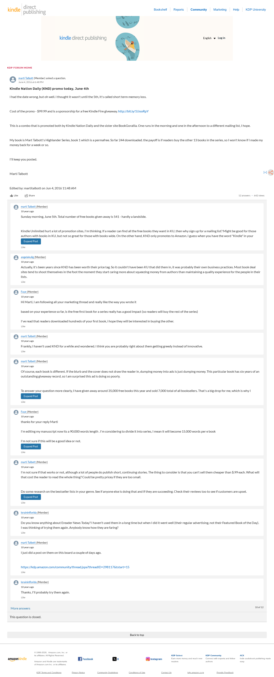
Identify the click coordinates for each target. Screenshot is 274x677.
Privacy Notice (78, 672)
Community (199, 9)
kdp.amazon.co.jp (196, 672)
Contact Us (166, 672)
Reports (179, 9)
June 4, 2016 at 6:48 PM (31, 82)
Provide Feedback (225, 672)
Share (32, 195)
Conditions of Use (137, 672)
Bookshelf (160, 9)
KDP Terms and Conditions (49, 672)
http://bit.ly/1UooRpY (133, 111)
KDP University (256, 9)
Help (236, 9)
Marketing (219, 9)
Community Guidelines (107, 672)
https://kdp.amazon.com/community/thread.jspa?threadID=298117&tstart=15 (75, 567)
